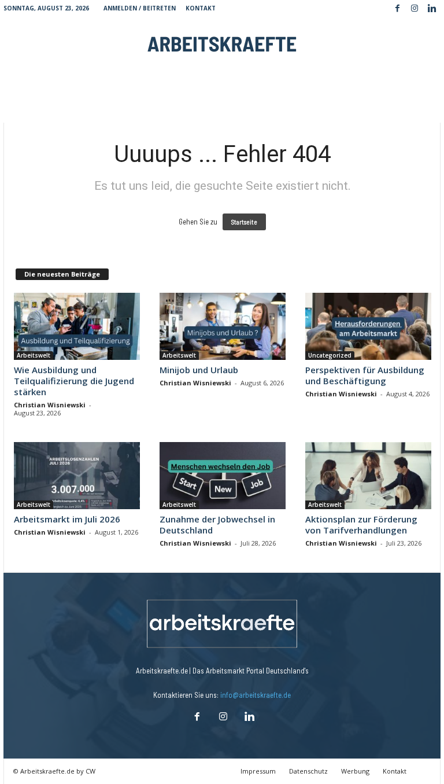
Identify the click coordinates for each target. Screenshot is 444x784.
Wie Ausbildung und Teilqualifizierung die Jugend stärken (74, 380)
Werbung (355, 771)
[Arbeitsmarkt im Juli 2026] (77, 475)
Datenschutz (308, 771)
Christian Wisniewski (50, 404)
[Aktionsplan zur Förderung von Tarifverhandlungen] (368, 475)
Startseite (244, 222)
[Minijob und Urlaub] (223, 326)
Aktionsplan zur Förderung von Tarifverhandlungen (361, 524)
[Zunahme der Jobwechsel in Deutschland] (223, 475)
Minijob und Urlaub (199, 370)
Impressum (258, 771)
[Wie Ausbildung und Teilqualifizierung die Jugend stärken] (77, 326)
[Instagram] (414, 8)
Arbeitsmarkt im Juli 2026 (67, 519)
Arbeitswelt (33, 355)
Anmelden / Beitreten (139, 8)
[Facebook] (397, 8)
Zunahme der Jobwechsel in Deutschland (217, 524)
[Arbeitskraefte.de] (222, 43)
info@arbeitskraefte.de (255, 695)
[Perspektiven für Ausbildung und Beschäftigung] (368, 326)
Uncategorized (330, 355)
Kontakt (201, 8)
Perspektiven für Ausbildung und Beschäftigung (364, 375)
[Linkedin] (432, 8)
